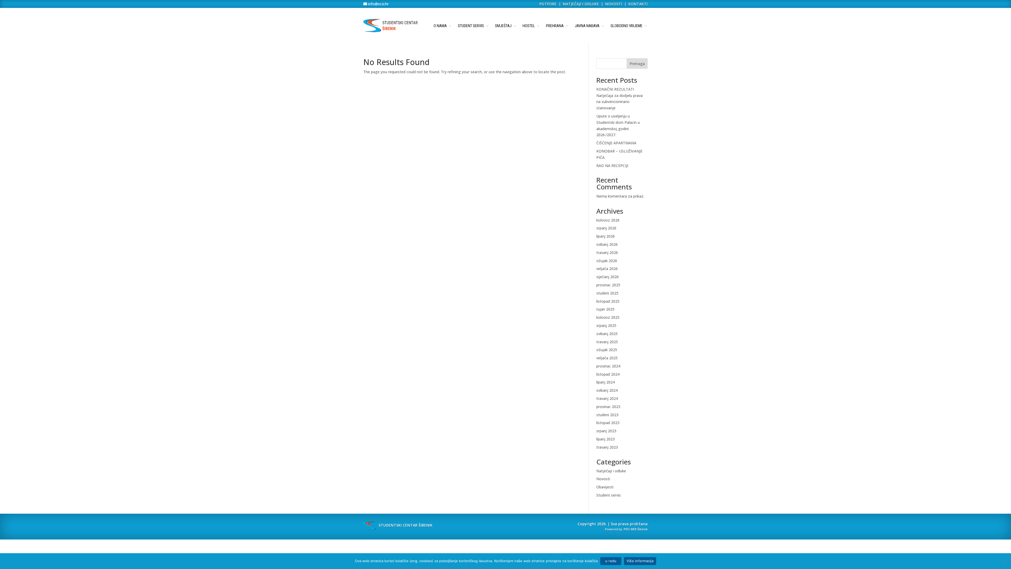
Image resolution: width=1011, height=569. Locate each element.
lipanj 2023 (605, 439)
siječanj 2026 (607, 276)
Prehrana (555, 25)
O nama (440, 25)
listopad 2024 (608, 374)
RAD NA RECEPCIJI (612, 165)
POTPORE (548, 3)
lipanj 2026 (605, 236)
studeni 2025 (607, 293)
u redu (611, 561)
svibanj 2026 (607, 244)
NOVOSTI (614, 3)
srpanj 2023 (606, 430)
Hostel (529, 25)
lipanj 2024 (605, 382)
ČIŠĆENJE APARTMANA (616, 142)
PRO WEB (630, 529)
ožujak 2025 (606, 349)
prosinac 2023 (608, 406)
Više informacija (640, 561)
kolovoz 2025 (608, 317)
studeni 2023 (607, 414)
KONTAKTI (638, 3)
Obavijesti (604, 486)
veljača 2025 (607, 357)
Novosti (603, 478)
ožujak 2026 (606, 260)
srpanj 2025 (606, 325)
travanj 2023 (607, 447)
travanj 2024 (607, 398)
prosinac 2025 (608, 284)
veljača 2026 (607, 268)
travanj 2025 (607, 341)
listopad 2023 (608, 422)
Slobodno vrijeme (626, 25)
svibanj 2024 (607, 390)
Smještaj (503, 25)
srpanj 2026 (606, 227)
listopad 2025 (608, 301)
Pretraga (637, 63)
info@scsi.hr (378, 3)
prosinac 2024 (608, 366)
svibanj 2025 (607, 333)
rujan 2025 (605, 309)
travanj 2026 (607, 252)
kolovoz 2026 (608, 220)
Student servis (471, 25)
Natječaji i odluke (611, 470)
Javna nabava (587, 25)
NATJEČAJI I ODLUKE (581, 3)
